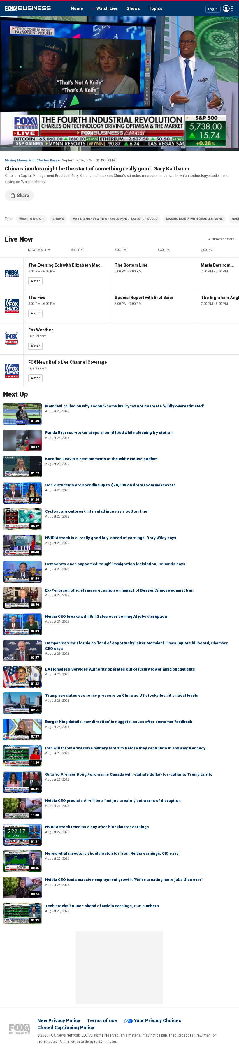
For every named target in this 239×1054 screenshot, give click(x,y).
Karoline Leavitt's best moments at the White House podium (101, 459)
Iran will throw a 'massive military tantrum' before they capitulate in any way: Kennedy (125, 748)
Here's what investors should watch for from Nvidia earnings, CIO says (112, 853)
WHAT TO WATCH (31, 219)
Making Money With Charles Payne (32, 160)
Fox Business (28, 8)
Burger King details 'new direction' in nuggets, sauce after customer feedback (118, 721)
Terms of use (102, 1020)
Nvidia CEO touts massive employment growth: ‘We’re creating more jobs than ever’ (124, 879)
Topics (155, 8)
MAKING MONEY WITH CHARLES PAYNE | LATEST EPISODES (115, 219)
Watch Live (107, 8)
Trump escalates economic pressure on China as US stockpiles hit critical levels (121, 695)
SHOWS (58, 219)
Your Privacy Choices (157, 1020)
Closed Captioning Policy (65, 1027)
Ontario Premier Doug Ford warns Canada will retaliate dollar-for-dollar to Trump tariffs (128, 774)
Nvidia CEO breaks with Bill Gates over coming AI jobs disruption (106, 616)
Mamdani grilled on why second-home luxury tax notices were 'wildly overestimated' (124, 406)
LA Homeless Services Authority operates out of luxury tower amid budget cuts (120, 669)
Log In (213, 9)
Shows (133, 8)
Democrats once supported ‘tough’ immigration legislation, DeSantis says (115, 564)
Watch (36, 281)
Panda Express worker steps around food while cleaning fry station (109, 432)
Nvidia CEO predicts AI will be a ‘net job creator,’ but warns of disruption (113, 800)
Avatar (226, 8)
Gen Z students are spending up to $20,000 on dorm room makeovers (110, 485)
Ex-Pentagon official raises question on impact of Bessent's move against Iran (119, 590)
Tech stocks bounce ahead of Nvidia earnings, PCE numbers (102, 906)
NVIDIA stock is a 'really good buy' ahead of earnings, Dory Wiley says (110, 538)
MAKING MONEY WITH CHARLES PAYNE (194, 219)
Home (77, 8)
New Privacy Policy (58, 1020)
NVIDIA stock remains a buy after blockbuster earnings (97, 827)
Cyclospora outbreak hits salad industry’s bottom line (96, 511)
